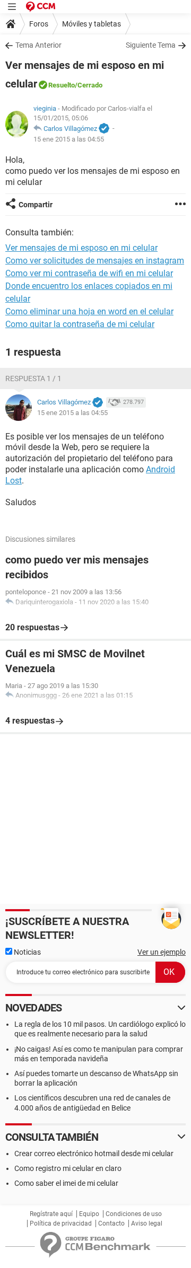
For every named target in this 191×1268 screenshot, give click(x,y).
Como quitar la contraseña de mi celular (79, 324)
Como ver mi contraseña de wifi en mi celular (89, 273)
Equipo (89, 1214)
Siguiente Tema (151, 45)
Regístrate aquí (51, 1214)
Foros (38, 24)
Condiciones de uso (134, 1214)
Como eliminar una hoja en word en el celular (89, 311)
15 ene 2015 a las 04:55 (68, 139)
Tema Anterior (38, 45)
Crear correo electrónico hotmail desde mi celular (93, 1153)
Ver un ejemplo (161, 952)
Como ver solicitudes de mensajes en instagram (94, 261)
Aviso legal (146, 1223)
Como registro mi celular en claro (67, 1168)
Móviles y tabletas (91, 24)
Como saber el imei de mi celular (66, 1183)
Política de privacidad (61, 1223)
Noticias (26, 952)
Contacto (111, 1223)
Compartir (36, 204)
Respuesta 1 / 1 (33, 378)
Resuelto (61, 85)
